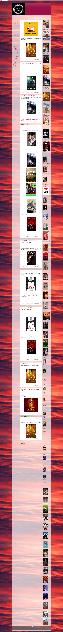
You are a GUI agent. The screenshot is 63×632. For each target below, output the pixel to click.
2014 (14, 65)
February (16, 59)
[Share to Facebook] (37, 59)
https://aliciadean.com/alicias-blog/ (29, 214)
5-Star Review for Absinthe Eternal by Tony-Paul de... (16, 52)
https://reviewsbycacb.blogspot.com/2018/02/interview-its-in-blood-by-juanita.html (31, 422)
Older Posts (39, 441)
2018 (14, 47)
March (15, 58)
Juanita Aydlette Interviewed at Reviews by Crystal (29, 418)
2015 (14, 64)
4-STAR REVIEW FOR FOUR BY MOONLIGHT (29, 95)
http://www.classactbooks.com (16, 16)
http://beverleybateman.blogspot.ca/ (25, 294)
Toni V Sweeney (15, 43)
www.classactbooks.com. (33, 299)
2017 (14, 62)
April (15, 48)
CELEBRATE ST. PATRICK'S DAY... (27, 126)
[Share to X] (36, 59)
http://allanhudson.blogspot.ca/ (32, 150)
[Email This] (34, 59)
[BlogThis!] (35, 59)
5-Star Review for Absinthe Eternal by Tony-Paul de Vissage (31, 63)
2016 (14, 63)
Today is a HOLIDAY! (24, 20)
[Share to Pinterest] (38, 59)
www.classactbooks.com (30, 234)
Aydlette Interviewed (24, 363)
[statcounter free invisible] (35, 626)
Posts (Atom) (25, 443)
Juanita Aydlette (15, 29)
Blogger (40, 628)
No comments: (31, 92)
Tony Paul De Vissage (15, 44)
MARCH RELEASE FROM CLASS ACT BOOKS (29, 240)
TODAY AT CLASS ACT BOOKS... (27, 307)
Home (29, 441)
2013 (14, 66)
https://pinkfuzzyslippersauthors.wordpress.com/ (31, 130)
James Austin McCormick (14, 27)
